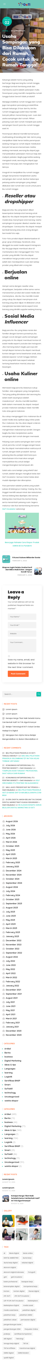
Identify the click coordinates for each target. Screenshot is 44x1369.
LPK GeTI (7, 1296)
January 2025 (12, 866)
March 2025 (11, 858)
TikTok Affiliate (9, 1348)
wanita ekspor (11, 1100)
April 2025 (11, 854)
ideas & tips (10, 1064)
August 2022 (12, 957)
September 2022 (14, 953)
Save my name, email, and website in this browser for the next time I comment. (21, 663)
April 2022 (11, 973)
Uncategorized (12, 1096)
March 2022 (11, 977)
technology (10, 1092)
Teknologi (19, 1339)
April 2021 (10, 1014)
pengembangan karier (12, 1324)
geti (5, 1277)
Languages (10, 1068)
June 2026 (11, 829)
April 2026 (11, 838)
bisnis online (28, 1253)
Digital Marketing (13, 1060)
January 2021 (12, 1026)
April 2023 (11, 924)
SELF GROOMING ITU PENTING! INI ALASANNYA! (21, 781)
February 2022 (13, 981)
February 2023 (13, 932)
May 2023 (10, 920)
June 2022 (11, 965)
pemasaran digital (28, 1320)
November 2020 (14, 1035)
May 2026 (10, 833)
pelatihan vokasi (10, 1320)
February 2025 (13, 862)
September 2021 (14, 994)
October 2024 (12, 879)
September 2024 (14, 883)
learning (9, 1072)
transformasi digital (27, 1348)
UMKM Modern (23, 1353)
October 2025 (12, 846)
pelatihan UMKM (26, 1315)
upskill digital (9, 1358)
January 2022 (12, 985)
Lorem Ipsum (11, 709)
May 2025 (10, 850)
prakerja (7, 1334)
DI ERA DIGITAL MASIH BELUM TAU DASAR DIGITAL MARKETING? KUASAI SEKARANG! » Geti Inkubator (21, 802)
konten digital (19, 1291)
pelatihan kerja (9, 1315)
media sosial (28, 1305)
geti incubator (16, 1277)
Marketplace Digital (11, 1305)
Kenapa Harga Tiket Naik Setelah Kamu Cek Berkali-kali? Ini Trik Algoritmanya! (25, 1198)
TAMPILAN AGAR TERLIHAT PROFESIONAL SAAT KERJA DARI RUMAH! (20, 772)
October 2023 (12, 899)
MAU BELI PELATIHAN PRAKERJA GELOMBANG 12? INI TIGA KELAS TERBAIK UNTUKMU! (20, 758)
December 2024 (13, 870)
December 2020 (13, 1031)
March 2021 (11, 1018)
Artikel (5, 31)
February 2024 (13, 895)
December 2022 (13, 940)
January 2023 (12, 936)
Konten (6, 1291)
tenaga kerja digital (11, 1343)
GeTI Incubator (9, 509)
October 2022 (12, 948)
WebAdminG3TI (19, 31)
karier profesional (10, 1282)
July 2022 (10, 961)
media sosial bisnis (11, 1310)
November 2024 (14, 874)
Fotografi (31, 1272)
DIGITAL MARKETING (11, 1258)
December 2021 (13, 989)
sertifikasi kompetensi (22, 1334)
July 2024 (10, 891)
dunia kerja (27, 1258)
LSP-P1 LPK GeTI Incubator (14, 1301)
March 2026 (11, 842)
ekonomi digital (10, 1267)
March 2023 (11, 928)
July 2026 (10, 825)
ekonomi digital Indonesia (14, 1272)
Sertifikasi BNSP (12, 1080)
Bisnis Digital (14, 1253)
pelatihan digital (29, 1310)
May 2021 (10, 1010)
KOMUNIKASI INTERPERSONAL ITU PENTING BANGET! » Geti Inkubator (18, 766)
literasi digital (34, 1291)
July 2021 (10, 1002)
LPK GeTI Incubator (22, 1296)
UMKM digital (9, 1353)
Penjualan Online (31, 1329)
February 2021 (13, 1022)
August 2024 (12, 887)
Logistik (8, 1076)
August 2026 (12, 821)
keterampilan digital (11, 1286)
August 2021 (12, 998)
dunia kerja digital (10, 1263)
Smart (7, 1084)
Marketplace (33, 1301)
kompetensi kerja (30, 1286)
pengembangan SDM (12, 1329)
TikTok (25, 1343)
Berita (7, 1052)
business (9, 1056)
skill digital (8, 1339)
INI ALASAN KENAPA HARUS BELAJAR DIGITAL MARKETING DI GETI (21, 806)
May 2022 (10, 969)
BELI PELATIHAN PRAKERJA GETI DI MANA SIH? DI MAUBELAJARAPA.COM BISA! (21, 793)
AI (4, 1253)
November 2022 (13, 944)
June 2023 (11, 916)
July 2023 (10, 911)
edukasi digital (27, 1263)
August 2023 (12, 907)
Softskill (9, 1088)
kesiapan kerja (27, 1282)
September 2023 (14, 903)
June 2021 (10, 1006)
